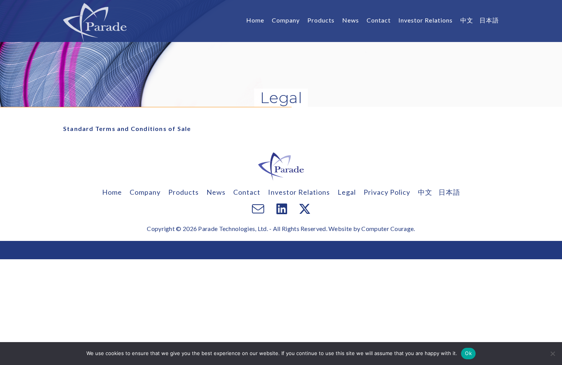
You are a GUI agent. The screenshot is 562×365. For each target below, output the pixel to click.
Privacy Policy (387, 192)
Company (286, 20)
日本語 (489, 20)
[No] (552, 353)
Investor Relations (425, 20)
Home (255, 20)
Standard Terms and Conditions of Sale (127, 128)
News (350, 20)
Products (321, 20)
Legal (347, 192)
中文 (466, 20)
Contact (379, 20)
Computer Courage (387, 228)
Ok (468, 353)
